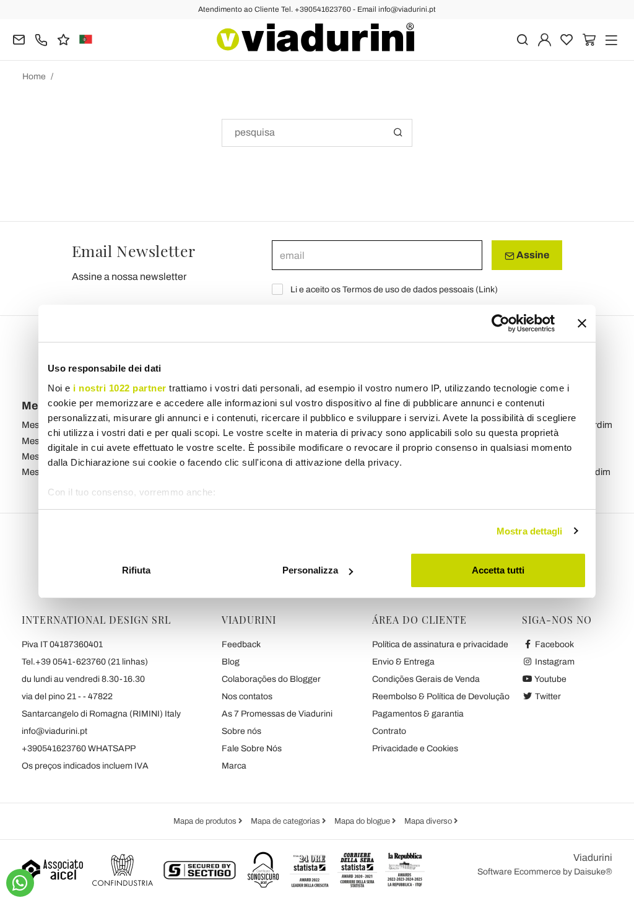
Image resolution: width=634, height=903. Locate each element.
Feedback (241, 644)
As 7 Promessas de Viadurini (277, 713)
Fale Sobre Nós (252, 748)
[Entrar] (544, 39)
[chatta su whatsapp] (20, 883)
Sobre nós (241, 731)
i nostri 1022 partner (120, 388)
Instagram (554, 661)
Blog (231, 661)
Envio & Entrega (403, 661)
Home (34, 76)
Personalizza (310, 570)
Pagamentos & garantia (418, 713)
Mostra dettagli (530, 531)
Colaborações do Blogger (271, 679)
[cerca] (522, 39)
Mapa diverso (429, 821)
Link (487, 289)
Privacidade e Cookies (415, 748)
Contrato (389, 731)
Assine (532, 255)
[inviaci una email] (18, 39)
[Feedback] (63, 39)
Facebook (553, 644)
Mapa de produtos (205, 821)
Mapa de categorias (286, 821)
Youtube (550, 679)
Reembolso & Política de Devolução (441, 696)
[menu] (611, 39)
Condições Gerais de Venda (426, 679)
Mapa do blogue (363, 821)
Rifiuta (136, 570)
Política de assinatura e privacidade (440, 644)
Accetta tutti (498, 570)
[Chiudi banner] (582, 323)
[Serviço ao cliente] (41, 39)
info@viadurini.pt (54, 731)
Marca (234, 765)
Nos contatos (247, 696)
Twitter (547, 696)
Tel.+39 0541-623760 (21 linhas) (85, 661)
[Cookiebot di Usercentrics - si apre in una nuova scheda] (500, 323)
